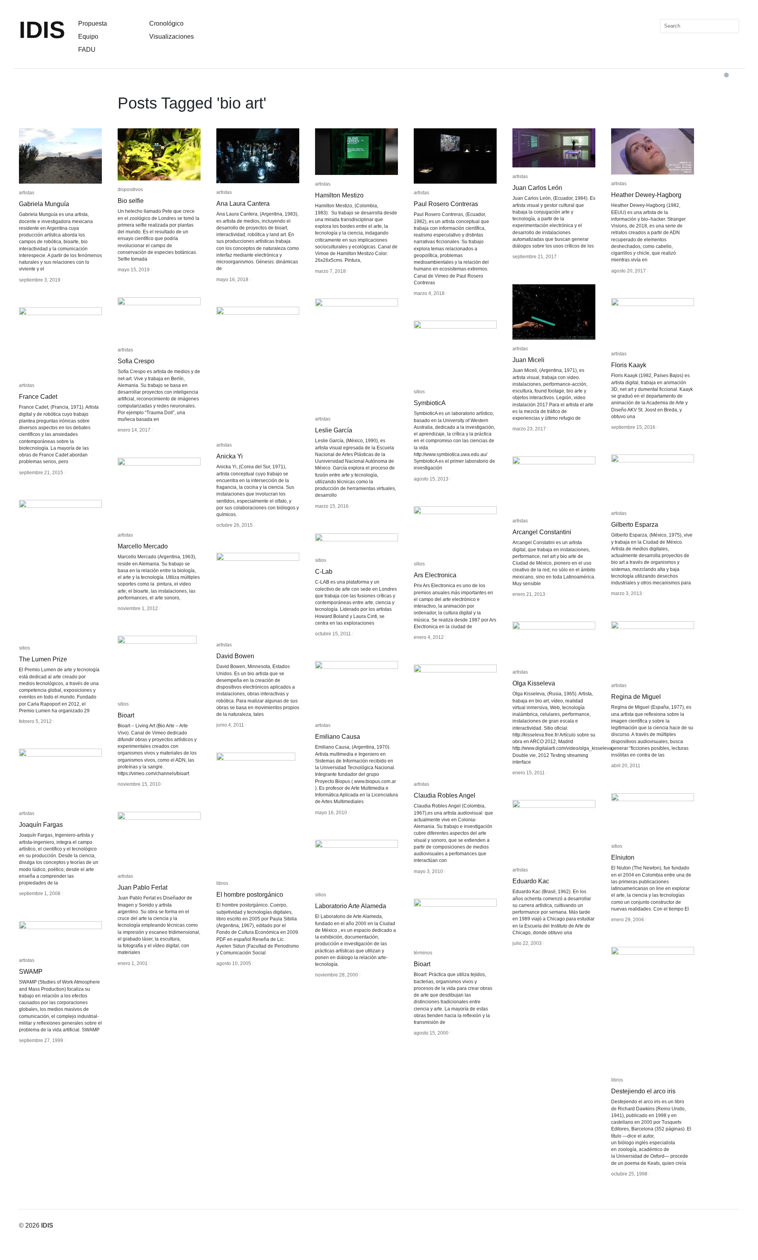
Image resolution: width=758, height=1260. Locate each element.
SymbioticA (430, 403)
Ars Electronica (435, 575)
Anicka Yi (229, 456)
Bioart (126, 715)
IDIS (42, 30)
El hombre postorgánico (249, 894)
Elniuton (622, 857)
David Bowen (235, 656)
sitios (419, 391)
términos (423, 952)
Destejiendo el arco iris (643, 1091)
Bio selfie (131, 200)
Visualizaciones (171, 36)
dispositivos (130, 189)
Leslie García (333, 430)
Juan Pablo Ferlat (142, 887)
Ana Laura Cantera (243, 203)
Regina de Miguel (636, 696)
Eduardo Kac (530, 881)
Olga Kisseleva (533, 683)
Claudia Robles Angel (444, 795)
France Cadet (38, 396)
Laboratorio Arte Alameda (350, 906)
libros (222, 883)
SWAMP (31, 971)
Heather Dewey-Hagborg (646, 195)
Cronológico (166, 23)
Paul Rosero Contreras (446, 204)
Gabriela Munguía (44, 204)
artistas (26, 192)
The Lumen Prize (43, 659)
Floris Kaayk (628, 365)
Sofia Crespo (136, 361)
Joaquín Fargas (41, 824)
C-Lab (323, 571)
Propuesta (92, 23)
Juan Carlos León (537, 187)
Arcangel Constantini (541, 532)
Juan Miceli (528, 360)
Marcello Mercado (143, 546)
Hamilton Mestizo (339, 195)
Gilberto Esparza (634, 524)
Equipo (88, 36)
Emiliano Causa (337, 736)
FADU (87, 49)
